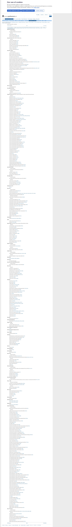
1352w (18, 419)
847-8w (16, 237)
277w (15, 287)
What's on (16, 20)
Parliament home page (8, 22)
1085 (25, 253)
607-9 (31, 357)
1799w (21, 99)
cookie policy (36, 7)
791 (23, 65)
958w (24, 128)
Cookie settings (39, 10)
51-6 (29, 368)
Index (27, 25)
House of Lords (11, 20)
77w (16, 119)
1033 (25, 511)
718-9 (17, 212)
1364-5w (17, 74)
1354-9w (23, 483)
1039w (20, 518)
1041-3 (23, 193)
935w (24, 427)
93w (17, 148)
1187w (18, 486)
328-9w (17, 312)
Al (8, 27)
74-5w (17, 109)
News (43, 20)
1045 (24, 193)
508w (18, 359)
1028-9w (13, 258)
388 (19, 54)
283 (13, 284)
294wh (24, 383)
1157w (20, 462)
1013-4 (21, 253)
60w (13, 153)
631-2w (17, 100)
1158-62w (14, 238)
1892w (19, 343)
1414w (19, 84)
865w (15, 352)
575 (12, 364)
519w (27, 45)
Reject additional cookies (28, 10)
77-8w (19, 124)
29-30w (22, 478)
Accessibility (37, 14)
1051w (19, 429)
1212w (22, 492)
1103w (17, 218)
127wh (19, 384)
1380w (16, 398)
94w (18, 119)
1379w (27, 204)
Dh (26, 27)
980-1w (21, 125)
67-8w (17, 158)
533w (14, 394)
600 (27, 357)
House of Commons (5, 20)
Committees (26, 20)
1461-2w (22, 203)
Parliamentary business (15, 22)
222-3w (10, 258)
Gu (38, 27)
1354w (17, 413)
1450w (23, 449)
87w (16, 134)
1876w (13, 293)
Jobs (19, 525)
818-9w (16, 302)
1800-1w (19, 162)
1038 (27, 511)
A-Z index (3, 525)
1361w (21, 482)
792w (19, 138)
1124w (23, 337)
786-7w (22, 119)
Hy (44, 27)
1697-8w (17, 374)
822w (20, 362)
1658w (24, 482)
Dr (27, 27)
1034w (15, 258)
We (9, 28)
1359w (24, 437)
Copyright (27, 525)
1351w (23, 433)
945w (18, 387)
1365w (22, 249)
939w (17, 467)
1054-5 (30, 193)
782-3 (22, 65)
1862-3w (20, 513)
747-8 (37, 379)
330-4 (26, 60)
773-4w (14, 404)
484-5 (18, 90)
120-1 (31, 368)
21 (25, 178)
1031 (23, 511)
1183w (13, 423)
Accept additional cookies (14, 10)
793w (21, 139)
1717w (18, 40)
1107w (25, 164)
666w (18, 273)
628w (18, 128)
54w (22, 130)
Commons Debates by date (37, 22)
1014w (16, 333)
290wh (22, 383)
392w (14, 283)
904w (16, 343)
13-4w (19, 269)
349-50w (21, 228)
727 (25, 83)
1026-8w (14, 303)
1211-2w (26, 447)
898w (17, 498)
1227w (18, 324)
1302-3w (20, 114)
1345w (20, 443)
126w (17, 248)
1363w (16, 80)
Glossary (6, 525)
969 (23, 264)
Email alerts (42, 14)
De (24, 27)
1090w (15, 214)
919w (20, 338)
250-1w (13, 304)
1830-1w (17, 404)
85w (21, 133)
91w (22, 143)
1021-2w (19, 203)
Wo (11, 28)
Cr (21, 27)
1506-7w (16, 229)
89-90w (21, 104)
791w (22, 128)
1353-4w (14, 307)
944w (15, 79)
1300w (24, 130)
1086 (28, 511)
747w (12, 404)
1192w (15, 388)
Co (20, 27)
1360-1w (16, 472)
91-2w (22, 144)
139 (16, 173)
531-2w (17, 318)
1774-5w (27, 442)
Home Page (44, 25)
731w (25, 288)
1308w (26, 115)
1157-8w (19, 467)
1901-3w (15, 309)
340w (19, 493)
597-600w (20, 483)
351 (22, 169)
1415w (19, 184)
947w (20, 339)
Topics (45, 20)
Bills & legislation (21, 20)
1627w (23, 487)
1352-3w (21, 473)
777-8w (19, 199)
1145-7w (21, 302)
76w (17, 114)
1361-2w (26, 483)
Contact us (50, 14)
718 (16, 363)
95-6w (20, 163)
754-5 (39, 379)
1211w (19, 498)
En (30, 27)
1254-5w (22, 462)
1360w (23, 457)
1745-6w (20, 294)
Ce (17, 27)
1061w (18, 302)
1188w (19, 312)
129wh (21, 384)
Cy (22, 27)
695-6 (27, 408)
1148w (23, 453)
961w (18, 513)
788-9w (20, 128)
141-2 (17, 183)
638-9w (12, 303)
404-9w (17, 483)
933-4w (17, 44)
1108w (17, 497)
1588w (20, 289)
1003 (23, 194)
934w (18, 284)
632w (23, 115)
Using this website (23, 525)
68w (16, 159)
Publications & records (32, 20)
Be (11, 27)
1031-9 (23, 253)
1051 (28, 193)
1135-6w (21, 292)
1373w (15, 314)
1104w (18, 292)
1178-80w (26, 418)
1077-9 (33, 193)
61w (16, 513)
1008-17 (21, 511)
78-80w (16, 128)
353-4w (20, 120)
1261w (17, 308)
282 (18, 362)
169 (20, 55)
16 (18, 268)
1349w (18, 491)
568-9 (19, 174)
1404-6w (22, 432)
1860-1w (20, 218)
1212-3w (16, 439)
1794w (22, 114)
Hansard (27, 22)
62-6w (23, 103)
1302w (20, 108)
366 (18, 35)
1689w (15, 277)
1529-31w (28, 115)
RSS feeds (46, 14)
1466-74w (15, 297)
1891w (22, 208)
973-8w (14, 393)
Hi (41, 27)
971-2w (13, 75)
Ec (29, 27)
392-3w (19, 452)
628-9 (27, 64)
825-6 (23, 69)
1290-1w (19, 303)
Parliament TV (39, 20)
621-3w (15, 218)
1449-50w (31, 434)
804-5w (17, 213)
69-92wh (17, 344)
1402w (13, 347)
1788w (18, 233)
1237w (27, 477)
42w (14, 78)
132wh (23, 384)
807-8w (13, 349)
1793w (20, 105)
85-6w (22, 115)
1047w (23, 502)
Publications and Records (22, 22)
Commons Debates (31, 22)
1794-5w (23, 118)
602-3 (29, 357)
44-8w (13, 218)
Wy (12, 28)
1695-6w (16, 373)
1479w (22, 303)
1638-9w (16, 298)
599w (17, 463)
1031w (17, 303)
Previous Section (9, 25)
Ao (9, 27)
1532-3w (24, 119)
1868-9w (18, 258)
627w (19, 113)
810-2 (25, 59)
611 (32, 357)
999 (15, 34)
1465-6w (20, 273)
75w (17, 110)
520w (18, 49)
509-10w (21, 274)
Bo (12, 27)
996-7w (16, 242)
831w (27, 288)
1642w (20, 488)
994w (14, 234)
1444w (22, 313)
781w (16, 501)
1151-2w (14, 239)
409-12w (16, 284)
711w (15, 342)
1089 (30, 511)
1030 (20, 193)
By (15, 27)
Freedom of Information (15, 525)
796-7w (15, 129)
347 (18, 264)
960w (20, 118)
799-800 (26, 65)
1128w (10, 328)
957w (23, 507)
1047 (26, 193)
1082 (34, 193)
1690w (17, 278)
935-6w (21, 428)
